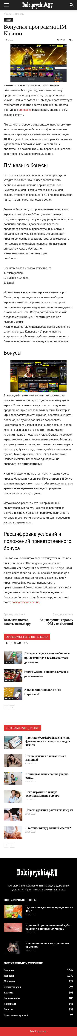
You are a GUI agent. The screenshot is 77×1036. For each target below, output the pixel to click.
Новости (19, 14)
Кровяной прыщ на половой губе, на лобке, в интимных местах (47, 926)
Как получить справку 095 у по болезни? (56, 622)
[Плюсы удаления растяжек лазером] (13, 814)
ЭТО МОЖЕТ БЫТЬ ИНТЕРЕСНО (27, 636)
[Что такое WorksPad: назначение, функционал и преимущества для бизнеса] (13, 742)
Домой (8, 14)
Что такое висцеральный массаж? (48, 828)
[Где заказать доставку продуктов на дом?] (13, 911)
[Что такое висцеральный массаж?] (13, 832)
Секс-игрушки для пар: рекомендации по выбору (42, 793)
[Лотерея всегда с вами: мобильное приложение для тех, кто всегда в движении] (13, 657)
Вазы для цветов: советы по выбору (17, 622)
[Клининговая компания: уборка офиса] (13, 778)
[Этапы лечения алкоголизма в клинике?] (13, 760)
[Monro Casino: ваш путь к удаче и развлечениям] (13, 675)
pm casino (25, 109)
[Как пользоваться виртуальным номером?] (13, 947)
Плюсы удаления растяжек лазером (49, 810)
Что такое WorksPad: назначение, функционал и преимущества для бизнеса (47, 741)
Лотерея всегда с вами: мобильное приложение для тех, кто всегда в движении (47, 657)
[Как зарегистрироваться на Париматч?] (13, 693)
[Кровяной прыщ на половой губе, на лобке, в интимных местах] (13, 927)
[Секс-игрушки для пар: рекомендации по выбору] (13, 796)
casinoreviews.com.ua (25, 602)
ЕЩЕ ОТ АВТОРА (17, 642)
